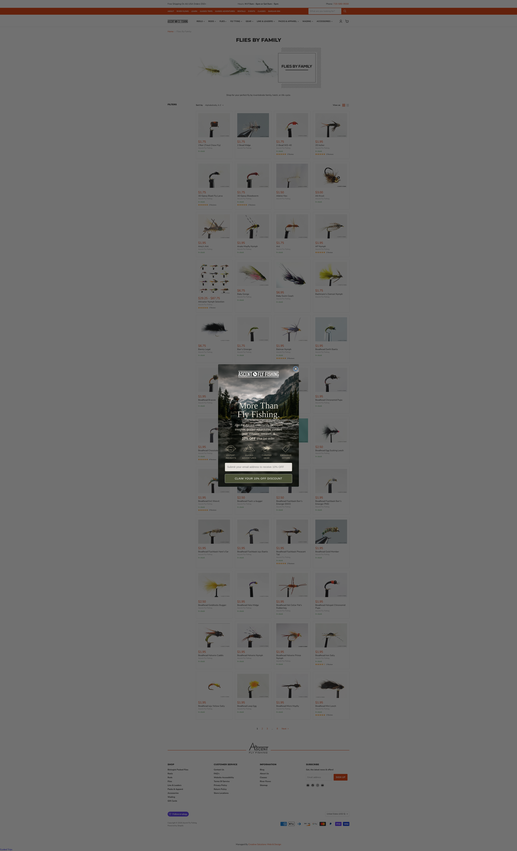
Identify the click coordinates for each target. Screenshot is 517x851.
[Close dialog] (296, 369)
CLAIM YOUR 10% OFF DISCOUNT (258, 478)
